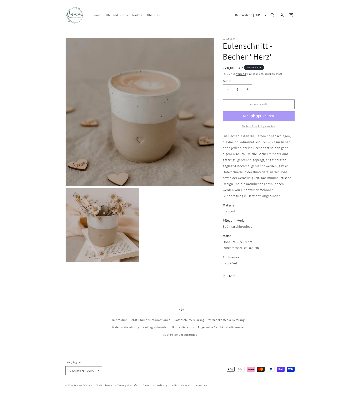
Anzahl (227, 81)
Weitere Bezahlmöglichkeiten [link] (258, 126)
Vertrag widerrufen (155, 327)
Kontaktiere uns (183, 327)
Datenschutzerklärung (189, 320)
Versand (241, 73)
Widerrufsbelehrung (125, 327)
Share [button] (231, 276)
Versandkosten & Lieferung (226, 320)
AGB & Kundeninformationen (150, 320)
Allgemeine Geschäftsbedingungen (221, 327)
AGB (174, 385)
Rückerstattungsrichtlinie (180, 335)
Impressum (120, 320)
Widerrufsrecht (104, 385)
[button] (116, 15)
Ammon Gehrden (83, 385)
